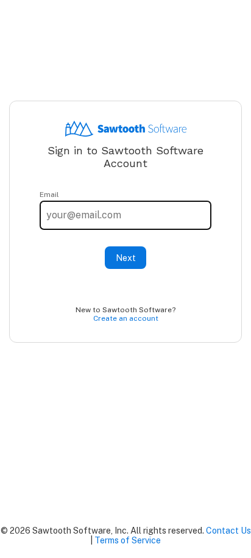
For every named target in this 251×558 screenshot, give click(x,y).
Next (126, 258)
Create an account (125, 318)
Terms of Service (127, 540)
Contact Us (228, 530)
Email (49, 194)
